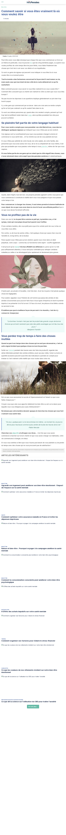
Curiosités (4, 668)
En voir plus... (33, 706)
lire (31, 63)
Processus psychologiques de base (12, 699)
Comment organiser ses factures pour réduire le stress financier (28, 641)
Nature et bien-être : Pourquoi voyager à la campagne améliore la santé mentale (31, 549)
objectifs (15, 433)
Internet (11, 350)
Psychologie (5, 609)
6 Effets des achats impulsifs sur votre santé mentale (23, 611)
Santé (3, 515)
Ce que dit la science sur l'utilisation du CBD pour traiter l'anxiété (28, 702)
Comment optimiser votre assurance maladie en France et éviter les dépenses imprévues (29, 518)
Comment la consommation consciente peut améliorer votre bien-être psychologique (30, 581)
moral (17, 247)
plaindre (44, 146)
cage (30, 115)
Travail (3, 639)
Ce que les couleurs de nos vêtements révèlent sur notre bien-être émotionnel (29, 671)
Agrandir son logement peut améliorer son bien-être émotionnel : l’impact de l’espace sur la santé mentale (32, 486)
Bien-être (4, 7)
